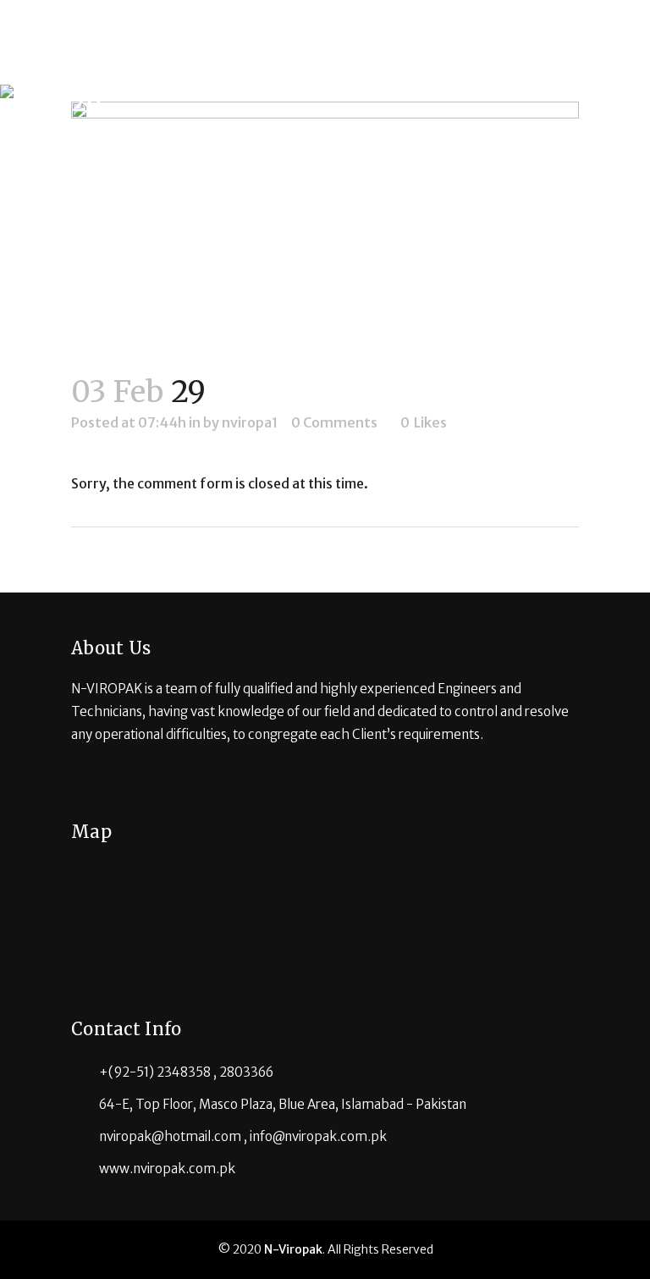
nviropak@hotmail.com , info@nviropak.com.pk (243, 1136)
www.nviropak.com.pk (167, 1168)
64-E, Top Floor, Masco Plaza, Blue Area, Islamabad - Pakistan (282, 1104)
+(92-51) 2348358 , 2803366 (186, 1072)
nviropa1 (250, 422)
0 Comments (334, 422)
